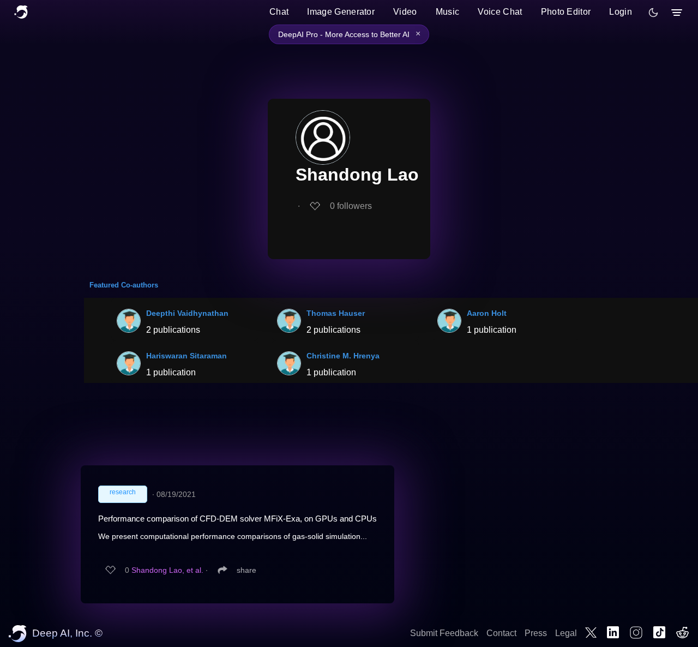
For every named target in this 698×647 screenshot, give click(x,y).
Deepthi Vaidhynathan (187, 313)
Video (405, 11)
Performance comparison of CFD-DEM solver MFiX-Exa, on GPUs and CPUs (237, 518)
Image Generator (341, 11)
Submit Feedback (444, 633)
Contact (501, 633)
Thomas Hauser (335, 313)
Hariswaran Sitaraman (186, 355)
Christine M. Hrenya (343, 355)
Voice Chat (500, 11)
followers (351, 206)
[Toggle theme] (653, 12)
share (246, 570)
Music (448, 11)
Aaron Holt (487, 313)
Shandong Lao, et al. (167, 570)
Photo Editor (566, 11)
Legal (566, 633)
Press (536, 633)
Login (620, 11)
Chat (278, 11)
